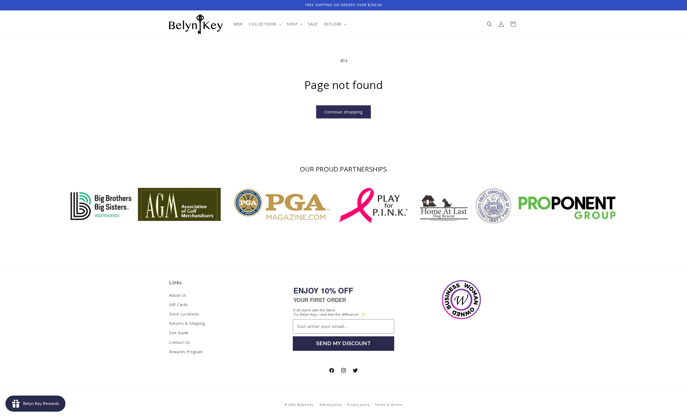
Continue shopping (343, 111)
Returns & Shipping (187, 323)
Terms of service (388, 405)
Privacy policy (358, 405)
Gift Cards (178, 304)
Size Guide (179, 332)
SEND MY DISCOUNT (343, 343)
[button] (265, 24)
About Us (178, 295)
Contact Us (179, 342)
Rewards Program (186, 351)
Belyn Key (305, 405)
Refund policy (331, 405)
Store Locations (184, 314)
